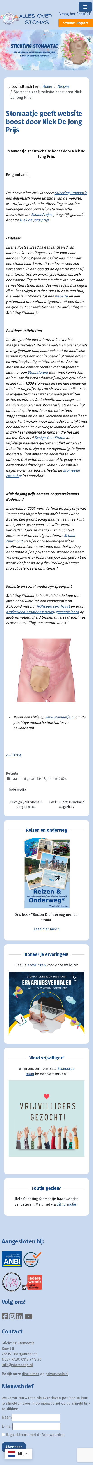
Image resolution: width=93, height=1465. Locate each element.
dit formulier (67, 1204)
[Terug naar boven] (85, 1456)
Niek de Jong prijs (34, 220)
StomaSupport (75, 23)
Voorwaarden (53, 1435)
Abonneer (14, 1447)
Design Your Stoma (50, 438)
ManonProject (42, 214)
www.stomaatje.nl (59, 717)
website (61, 296)
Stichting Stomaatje (71, 193)
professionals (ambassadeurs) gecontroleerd (42, 612)
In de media (17, 790)
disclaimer (30, 1374)
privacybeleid (56, 1374)
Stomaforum (38, 372)
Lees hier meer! (47, 929)
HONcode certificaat (53, 606)
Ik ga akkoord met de (35, 1435)
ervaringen (36, 965)
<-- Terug (13, 755)
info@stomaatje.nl (17, 1365)
